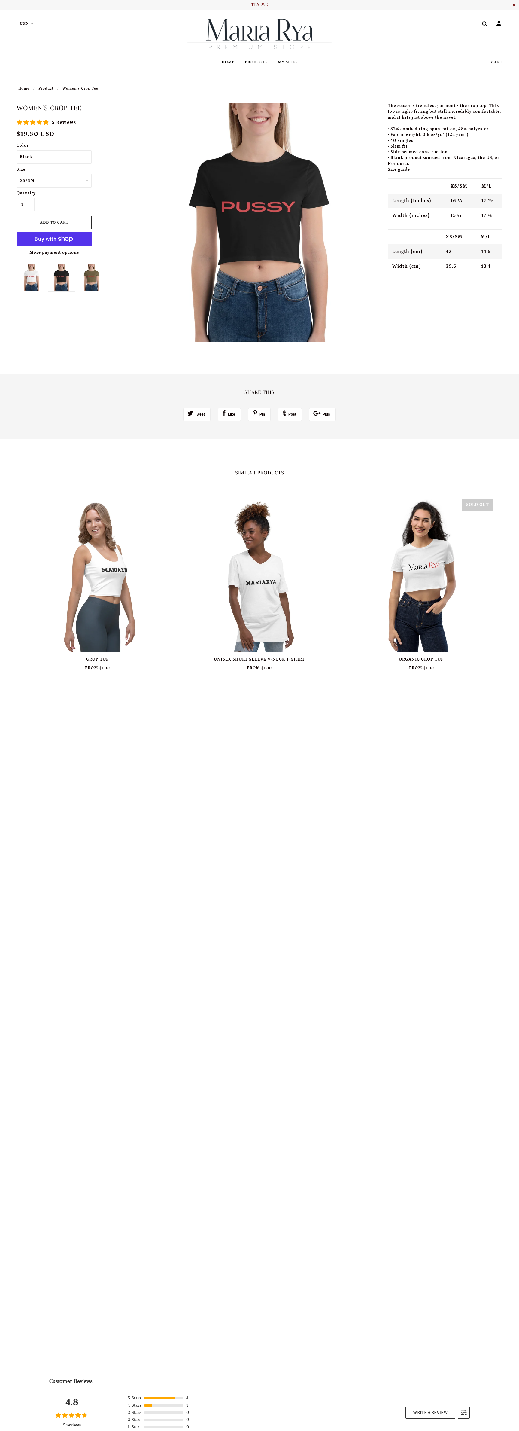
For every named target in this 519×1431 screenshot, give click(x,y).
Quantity (26, 193)
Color (23, 145)
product (45, 88)
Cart (496, 62)
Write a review (430, 1412)
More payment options (54, 252)
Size (21, 169)
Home (23, 88)
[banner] (259, 34)
